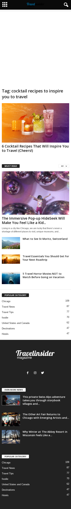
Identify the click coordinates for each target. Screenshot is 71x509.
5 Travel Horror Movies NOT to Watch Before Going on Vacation (43, 275)
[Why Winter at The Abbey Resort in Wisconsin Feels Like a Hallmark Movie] (11, 437)
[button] (65, 5)
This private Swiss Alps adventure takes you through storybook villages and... (44, 400)
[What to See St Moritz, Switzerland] (11, 243)
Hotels (5, 334)
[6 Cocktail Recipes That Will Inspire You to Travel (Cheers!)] (35, 123)
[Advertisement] (35, 46)
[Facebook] (28, 373)
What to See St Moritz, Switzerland (45, 239)
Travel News (8, 306)
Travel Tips (8, 312)
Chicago (6, 301)
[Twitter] (43, 373)
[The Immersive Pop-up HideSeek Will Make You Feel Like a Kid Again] (35, 193)
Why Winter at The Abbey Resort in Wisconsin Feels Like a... (45, 433)
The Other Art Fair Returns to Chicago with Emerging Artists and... (46, 416)
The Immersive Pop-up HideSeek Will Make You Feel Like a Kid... (33, 220)
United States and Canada (15, 323)
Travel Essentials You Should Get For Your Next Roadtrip (46, 257)
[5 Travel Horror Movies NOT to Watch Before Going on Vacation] (11, 278)
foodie (5, 317)
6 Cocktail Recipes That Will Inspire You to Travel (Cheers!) (35, 148)
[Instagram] (36, 373)
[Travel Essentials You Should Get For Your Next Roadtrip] (11, 259)
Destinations (8, 328)
